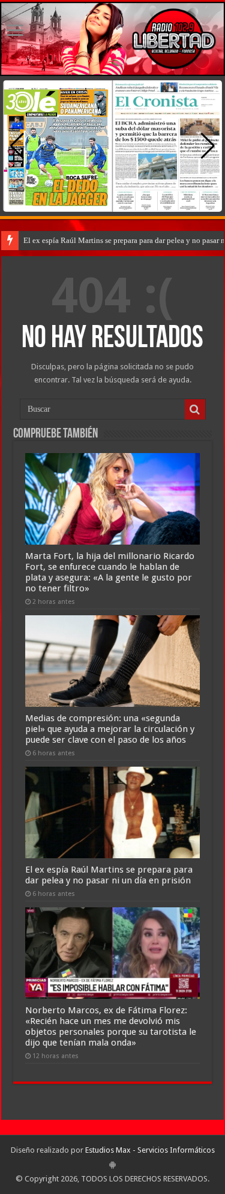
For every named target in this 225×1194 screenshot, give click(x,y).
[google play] (112, 1164)
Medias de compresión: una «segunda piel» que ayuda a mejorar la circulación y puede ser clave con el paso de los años (109, 729)
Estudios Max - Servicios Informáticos (150, 1150)
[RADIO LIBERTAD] (112, 39)
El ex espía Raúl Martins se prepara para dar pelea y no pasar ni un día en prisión (109, 875)
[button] (208, 146)
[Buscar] (195, 409)
